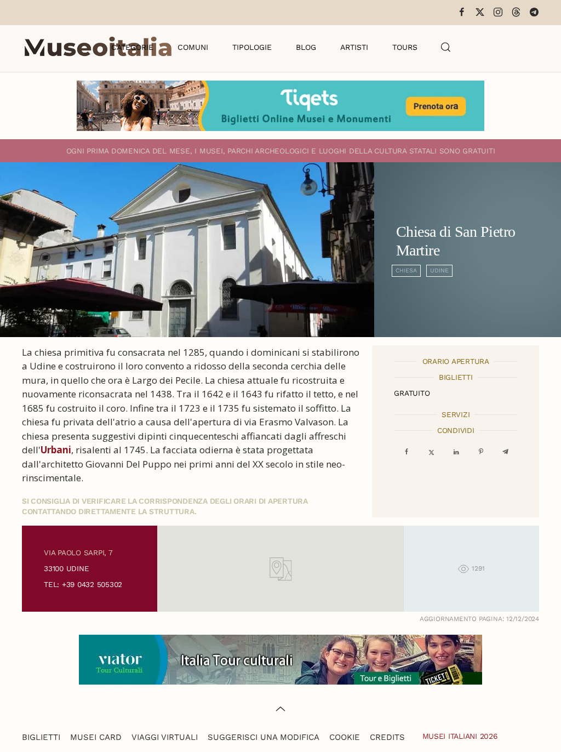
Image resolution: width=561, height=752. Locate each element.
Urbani (56, 449)
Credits (387, 737)
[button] (445, 47)
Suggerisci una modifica (263, 737)
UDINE (439, 270)
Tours (404, 47)
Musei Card (96, 737)
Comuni (193, 47)
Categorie (132, 47)
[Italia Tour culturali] (280, 658)
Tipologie (252, 47)
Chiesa (406, 270)
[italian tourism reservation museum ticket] (280, 106)
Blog (306, 47)
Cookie (344, 737)
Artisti (354, 47)
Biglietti (41, 737)
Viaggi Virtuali (164, 737)
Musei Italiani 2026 (460, 736)
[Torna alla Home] (98, 47)
